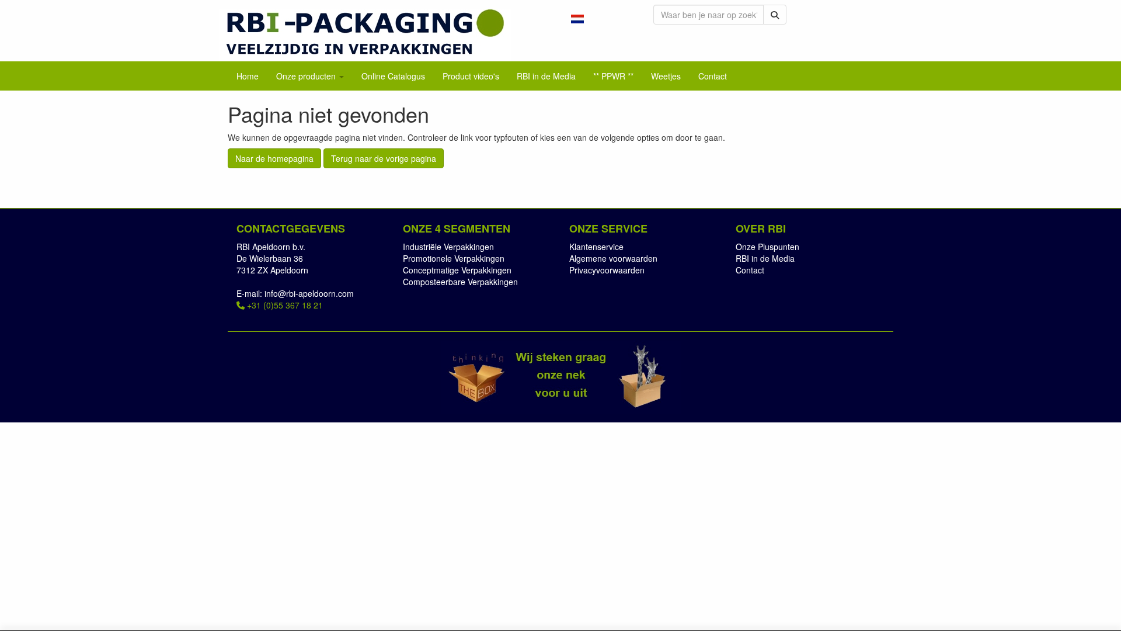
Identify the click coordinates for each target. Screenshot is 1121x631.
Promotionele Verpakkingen (453, 258)
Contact (750, 270)
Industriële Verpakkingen (448, 246)
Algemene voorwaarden (613, 258)
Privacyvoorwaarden (607, 270)
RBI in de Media (765, 258)
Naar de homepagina (274, 158)
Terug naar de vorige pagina (383, 158)
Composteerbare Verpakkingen (460, 281)
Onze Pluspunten (767, 246)
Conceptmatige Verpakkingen (457, 270)
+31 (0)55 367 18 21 (284, 305)
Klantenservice (596, 246)
